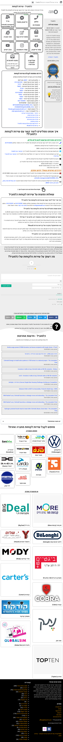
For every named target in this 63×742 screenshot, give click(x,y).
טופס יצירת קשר (22, 37)
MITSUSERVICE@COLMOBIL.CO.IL (23, 105)
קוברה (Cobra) (56, 605)
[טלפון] (36, 17)
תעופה (25, 737)
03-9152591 (9, 203)
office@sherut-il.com (45, 720)
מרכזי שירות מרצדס (32, 119)
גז (26, 702)
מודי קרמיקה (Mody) (22, 559)
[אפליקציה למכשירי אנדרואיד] (31, 56)
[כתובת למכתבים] (12, 56)
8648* (19, 86)
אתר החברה (8, 37)
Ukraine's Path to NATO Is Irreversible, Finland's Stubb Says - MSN (38, 389)
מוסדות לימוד (23, 710)
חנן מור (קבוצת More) (54, 525)
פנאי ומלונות (24, 729)
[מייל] (8, 17)
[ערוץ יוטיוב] (8, 45)
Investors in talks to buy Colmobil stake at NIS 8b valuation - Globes (37, 369)
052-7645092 (22, 101)
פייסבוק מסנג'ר (22, 22)
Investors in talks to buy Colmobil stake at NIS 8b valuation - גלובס (38, 376)
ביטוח (25, 694)
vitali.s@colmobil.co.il (18, 111)
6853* (21, 90)
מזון (26, 716)
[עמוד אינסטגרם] (22, 45)
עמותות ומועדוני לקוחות (20, 725)
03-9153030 (18, 93)
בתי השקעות (24, 700)
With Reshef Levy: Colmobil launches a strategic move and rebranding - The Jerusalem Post (30, 396)
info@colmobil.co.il (39, 205)
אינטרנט (25, 688)
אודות (59, 709)
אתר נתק (58, 641)
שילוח (25, 733)
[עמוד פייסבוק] (36, 45)
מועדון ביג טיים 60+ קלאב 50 (52, 578)
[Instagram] (45, 729)
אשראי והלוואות (23, 692)
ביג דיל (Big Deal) (23, 525)
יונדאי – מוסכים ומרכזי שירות (30, 113)
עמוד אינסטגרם (22, 49)
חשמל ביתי (24, 706)
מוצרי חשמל (24, 712)
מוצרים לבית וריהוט (22, 714)
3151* (19, 84)
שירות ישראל (54, 2)
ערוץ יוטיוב (8, 49)
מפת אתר (58, 715)
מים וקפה (24, 720)
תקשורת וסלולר (23, 739)
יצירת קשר (58, 711)
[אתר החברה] (8, 33)
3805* (20, 99)
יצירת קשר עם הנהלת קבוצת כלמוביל (28, 124)
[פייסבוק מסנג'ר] (22, 18)
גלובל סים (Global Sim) (22, 645)
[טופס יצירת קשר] (22, 33)
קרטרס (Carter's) (24, 595)
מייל (7, 21)
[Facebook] (49, 729)
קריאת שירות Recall (32, 126)
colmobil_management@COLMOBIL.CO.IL (46, 178)
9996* (20, 95)
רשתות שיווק (23, 731)
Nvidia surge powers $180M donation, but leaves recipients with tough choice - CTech (32, 347)
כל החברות (58, 707)
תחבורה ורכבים (45, 2)
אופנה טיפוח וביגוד (22, 686)
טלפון (36, 22)
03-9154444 (8, 143)
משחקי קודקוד (24, 616)
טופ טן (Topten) (56, 677)
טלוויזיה (25, 708)
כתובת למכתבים (12, 60)
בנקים (25, 696)
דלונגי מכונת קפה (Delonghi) (52, 542)
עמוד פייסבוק (36, 49)
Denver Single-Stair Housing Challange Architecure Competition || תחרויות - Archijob (33, 382)
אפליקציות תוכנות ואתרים (20, 690)
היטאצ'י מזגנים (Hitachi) (21, 542)
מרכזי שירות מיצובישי (32, 117)
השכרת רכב (24, 704)
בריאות (25, 698)
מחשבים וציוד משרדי (21, 718)
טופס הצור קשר (22, 205)
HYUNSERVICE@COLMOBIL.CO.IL (24, 107)
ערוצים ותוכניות (23, 727)
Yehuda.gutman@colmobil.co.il (17, 109)
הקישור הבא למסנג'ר (17, 151)
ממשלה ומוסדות (23, 722)
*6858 (25, 80)
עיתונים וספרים (23, 723)
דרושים (59, 713)
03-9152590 (18, 203)
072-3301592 (18, 82)
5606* (21, 97)
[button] (32, 2)
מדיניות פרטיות (57, 717)
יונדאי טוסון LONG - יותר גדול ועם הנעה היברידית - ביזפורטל (41, 354)
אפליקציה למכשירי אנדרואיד (31, 62)
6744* (21, 88)
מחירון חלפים (34, 121)
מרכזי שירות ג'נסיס (33, 115)
